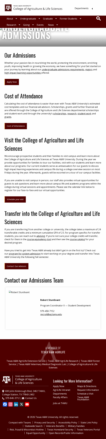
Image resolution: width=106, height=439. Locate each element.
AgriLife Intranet (61, 390)
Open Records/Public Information (66, 433)
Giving (26, 24)
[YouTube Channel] (27, 404)
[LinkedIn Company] (16, 404)
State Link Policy (89, 422)
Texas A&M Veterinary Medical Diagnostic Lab (42, 364)
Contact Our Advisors (16, 266)
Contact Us (31, 398)
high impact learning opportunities (22, 72)
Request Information (88, 390)
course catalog (77, 239)
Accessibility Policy (67, 422)
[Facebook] (5, 404)
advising (40, 236)
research (71, 113)
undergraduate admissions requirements (63, 69)
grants (7, 116)
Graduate (48, 18)
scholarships (59, 113)
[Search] (99, 18)
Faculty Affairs (60, 397)
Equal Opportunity (35, 433)
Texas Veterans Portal (88, 429)
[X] (21, 404)
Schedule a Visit (85, 394)
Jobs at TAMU (60, 403)
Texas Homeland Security (60, 429)
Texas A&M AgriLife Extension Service (26, 360)
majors (88, 69)
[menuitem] (82, 8)
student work (84, 113)
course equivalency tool (39, 239)
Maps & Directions (86, 386)
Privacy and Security (44, 422)
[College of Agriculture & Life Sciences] (33, 7)
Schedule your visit (15, 199)
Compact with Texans (20, 422)
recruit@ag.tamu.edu (51, 314)
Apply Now (12, 82)
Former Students (68, 18)
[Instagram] (10, 404)
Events (40, 24)
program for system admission (25, 253)
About (10, 18)
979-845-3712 (13, 398)
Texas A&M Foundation (83, 398)
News (51, 24)
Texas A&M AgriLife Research (63, 360)
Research (11, 24)
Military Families (76, 426)
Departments (81, 8)
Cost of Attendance (16, 126)
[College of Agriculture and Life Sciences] (22, 379)
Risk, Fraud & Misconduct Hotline (27, 429)
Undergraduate (28, 18)
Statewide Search (34, 426)
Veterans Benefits (55, 426)
